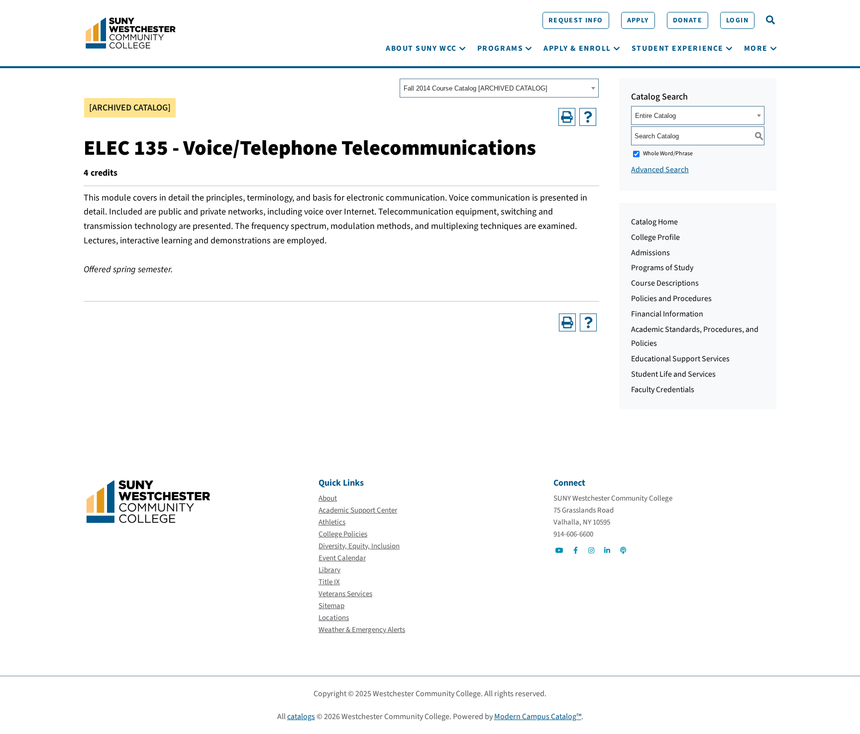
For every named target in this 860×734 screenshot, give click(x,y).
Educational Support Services (680, 358)
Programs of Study (662, 267)
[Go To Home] (131, 32)
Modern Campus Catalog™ (537, 716)
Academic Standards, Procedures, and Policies (694, 336)
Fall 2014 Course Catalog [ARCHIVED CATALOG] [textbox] (475, 88)
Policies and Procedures (671, 298)
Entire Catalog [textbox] (655, 115)
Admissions (650, 252)
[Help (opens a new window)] (587, 117)
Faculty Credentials (662, 389)
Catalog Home (654, 221)
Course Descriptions (665, 283)
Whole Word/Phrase (668, 153)
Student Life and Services (673, 374)
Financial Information (667, 314)
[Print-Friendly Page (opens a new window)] (566, 117)
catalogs (301, 716)
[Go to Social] (559, 550)
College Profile (655, 237)
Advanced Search (660, 169)
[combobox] (499, 88)
